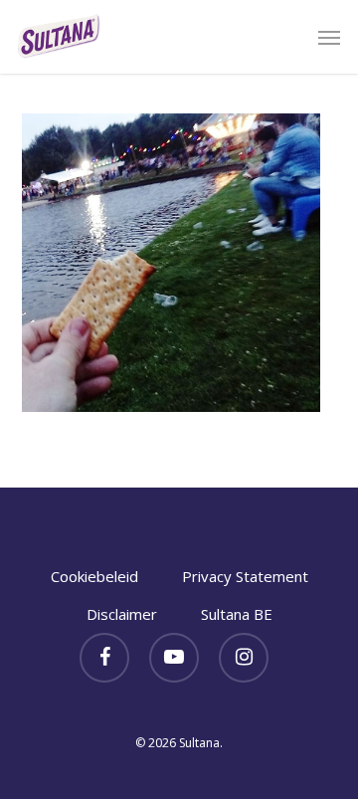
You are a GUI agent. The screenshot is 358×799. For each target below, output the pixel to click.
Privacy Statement (245, 576)
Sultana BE (236, 614)
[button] (329, 37)
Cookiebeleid (94, 576)
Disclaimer (122, 614)
